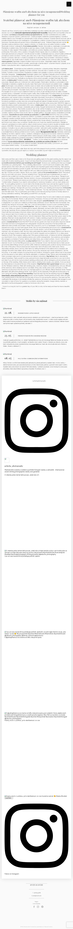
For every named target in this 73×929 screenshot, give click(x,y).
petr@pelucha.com (37, 895)
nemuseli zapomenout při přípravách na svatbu (31, 33)
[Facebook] (34, 907)
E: (32, 895)
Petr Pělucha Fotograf (36, 917)
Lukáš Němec (39, 926)
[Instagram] (38, 907)
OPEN (69, 4)
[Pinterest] (42, 907)
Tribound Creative (48, 926)
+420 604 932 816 (37, 892)
